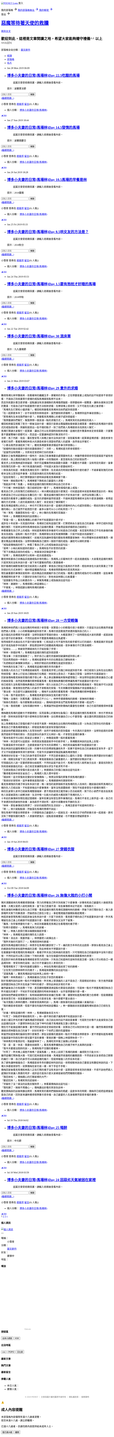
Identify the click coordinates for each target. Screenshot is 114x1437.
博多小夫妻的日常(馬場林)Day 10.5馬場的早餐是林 (47, 180)
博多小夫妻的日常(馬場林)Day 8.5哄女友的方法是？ (48, 232)
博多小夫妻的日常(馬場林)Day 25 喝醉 (37, 1128)
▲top (4, 115)
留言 (26, 104)
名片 (9, 63)
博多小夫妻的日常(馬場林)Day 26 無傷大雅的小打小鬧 (49, 895)
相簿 (9, 56)
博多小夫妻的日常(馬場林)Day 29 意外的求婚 (42, 388)
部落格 (10, 59)
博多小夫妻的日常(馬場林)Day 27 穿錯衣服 (40, 849)
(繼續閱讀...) (7, 98)
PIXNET (34, 1397)
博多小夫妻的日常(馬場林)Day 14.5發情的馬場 (43, 127)
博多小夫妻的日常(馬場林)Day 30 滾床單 (39, 336)
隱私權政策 (74, 1397)
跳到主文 (6, 31)
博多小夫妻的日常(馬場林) (33, 110)
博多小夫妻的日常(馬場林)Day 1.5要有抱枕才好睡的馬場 (51, 284)
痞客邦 (20, 104)
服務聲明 (85, 1397)
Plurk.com (27, 1329)
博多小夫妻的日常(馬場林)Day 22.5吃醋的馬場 (43, 75)
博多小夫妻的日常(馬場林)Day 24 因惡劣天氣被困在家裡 (51, 1180)
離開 (17, 1432)
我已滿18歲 (7, 1432)
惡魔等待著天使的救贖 (25, 23)
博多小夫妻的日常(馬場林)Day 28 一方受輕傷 (42, 620)
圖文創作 (25, 50)
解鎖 (32, 94)
